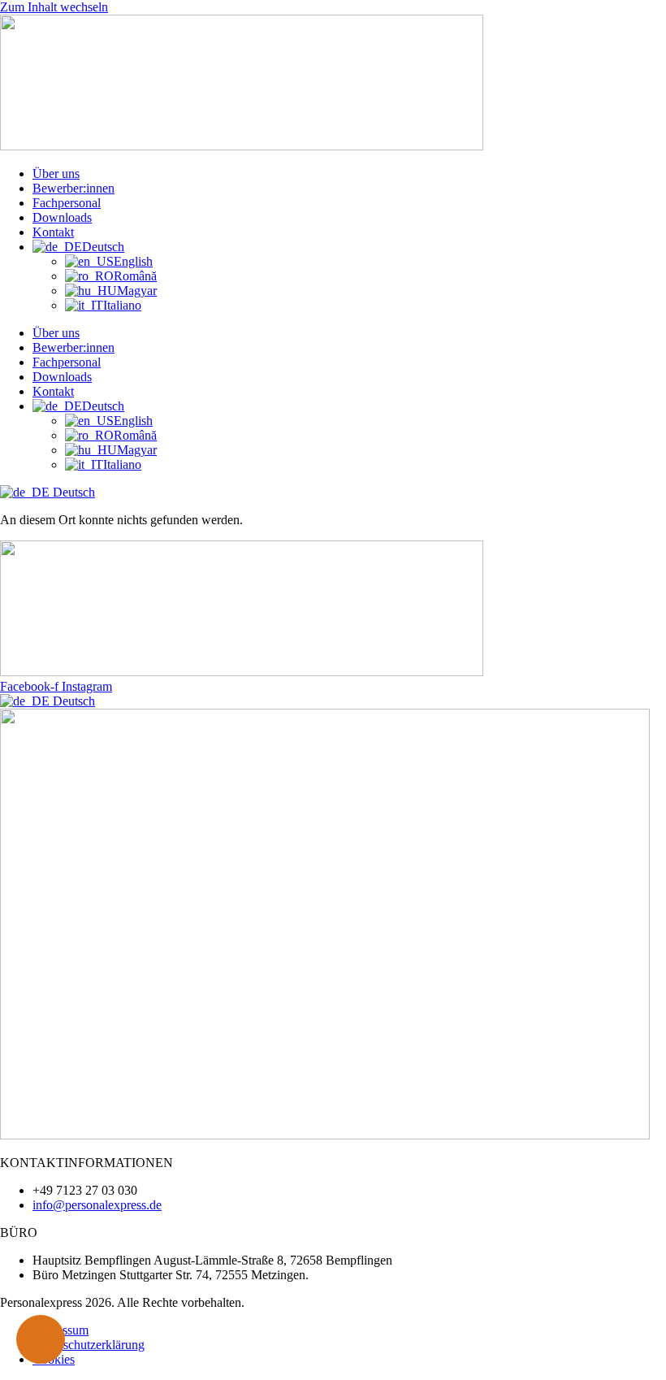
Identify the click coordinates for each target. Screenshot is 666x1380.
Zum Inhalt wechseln (54, 7)
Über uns (56, 173)
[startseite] (241, 146)
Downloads (62, 217)
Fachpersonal (66, 203)
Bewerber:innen (73, 188)
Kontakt (53, 232)
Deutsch (72, 492)
